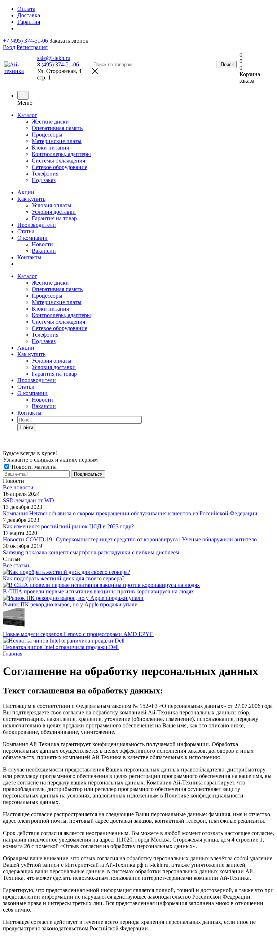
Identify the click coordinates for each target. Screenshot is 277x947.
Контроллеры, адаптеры (61, 315)
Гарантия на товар (54, 218)
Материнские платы (57, 302)
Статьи (26, 231)
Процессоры (47, 296)
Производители (36, 225)
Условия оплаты (51, 205)
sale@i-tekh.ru (53, 58)
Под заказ (44, 341)
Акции (25, 192)
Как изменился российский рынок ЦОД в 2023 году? (68, 526)
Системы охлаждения (58, 322)
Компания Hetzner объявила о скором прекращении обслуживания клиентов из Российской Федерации (130, 513)
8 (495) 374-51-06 (58, 64)
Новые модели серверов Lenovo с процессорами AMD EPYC (78, 634)
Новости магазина (33, 467)
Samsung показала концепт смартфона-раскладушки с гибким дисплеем (91, 552)
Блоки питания (50, 309)
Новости (42, 244)
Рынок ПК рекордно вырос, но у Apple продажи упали (70, 604)
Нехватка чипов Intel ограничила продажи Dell (61, 647)
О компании (32, 238)
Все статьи (16, 565)
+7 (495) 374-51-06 (25, 41)
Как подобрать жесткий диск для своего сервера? (63, 578)
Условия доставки (54, 212)
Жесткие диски (50, 283)
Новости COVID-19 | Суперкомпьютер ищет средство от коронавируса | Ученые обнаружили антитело (130, 539)
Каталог (27, 115)
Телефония (45, 335)
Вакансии (44, 251)
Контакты (29, 257)
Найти (26, 427)
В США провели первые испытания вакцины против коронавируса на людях (98, 591)
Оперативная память (57, 289)
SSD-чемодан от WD (28, 500)
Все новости (18, 487)
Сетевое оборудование (59, 328)
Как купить (31, 199)
